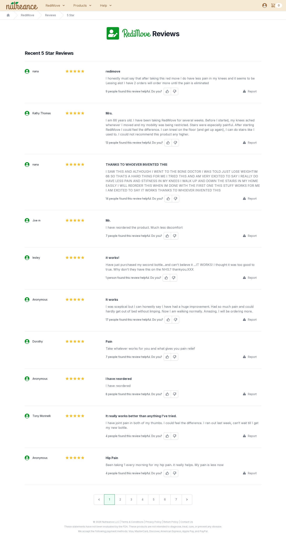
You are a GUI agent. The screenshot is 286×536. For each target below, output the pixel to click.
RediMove (27, 15)
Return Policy (171, 521)
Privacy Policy (154, 521)
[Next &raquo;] (187, 499)
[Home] (8, 15)
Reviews (50, 15)
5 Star (70, 15)
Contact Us (186, 521)
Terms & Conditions (132, 521)
